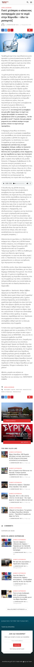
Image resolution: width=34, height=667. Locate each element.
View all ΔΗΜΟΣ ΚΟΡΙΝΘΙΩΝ (16, 609)
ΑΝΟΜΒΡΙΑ (8, 389)
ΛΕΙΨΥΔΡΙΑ (19, 389)
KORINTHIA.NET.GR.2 (13, 25)
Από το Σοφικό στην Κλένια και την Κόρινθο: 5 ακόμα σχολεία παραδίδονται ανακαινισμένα (20, 472)
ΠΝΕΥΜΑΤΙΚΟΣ (17, 392)
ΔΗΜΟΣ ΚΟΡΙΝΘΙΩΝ (6, 7)
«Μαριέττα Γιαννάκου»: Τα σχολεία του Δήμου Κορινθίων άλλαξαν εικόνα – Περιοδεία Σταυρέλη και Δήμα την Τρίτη (20, 513)
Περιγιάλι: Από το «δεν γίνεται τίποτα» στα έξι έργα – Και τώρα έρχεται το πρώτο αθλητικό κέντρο (20, 498)
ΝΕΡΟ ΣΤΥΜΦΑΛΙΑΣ (7, 392)
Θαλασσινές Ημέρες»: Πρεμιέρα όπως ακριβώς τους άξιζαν (19, 486)
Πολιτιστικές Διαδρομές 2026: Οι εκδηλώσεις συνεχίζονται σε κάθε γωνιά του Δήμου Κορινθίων (22, 596)
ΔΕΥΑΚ (13, 389)
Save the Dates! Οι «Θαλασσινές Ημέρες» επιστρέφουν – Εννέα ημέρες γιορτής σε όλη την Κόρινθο (22, 578)
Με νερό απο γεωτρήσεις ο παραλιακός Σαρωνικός (22, 563)
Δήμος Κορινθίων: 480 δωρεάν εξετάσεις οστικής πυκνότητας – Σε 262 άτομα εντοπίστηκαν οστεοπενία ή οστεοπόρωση (20, 457)
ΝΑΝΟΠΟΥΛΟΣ (27, 389)
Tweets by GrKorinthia (7, 627)
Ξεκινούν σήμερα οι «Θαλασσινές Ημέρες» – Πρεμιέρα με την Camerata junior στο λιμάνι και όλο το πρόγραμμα (22, 546)
